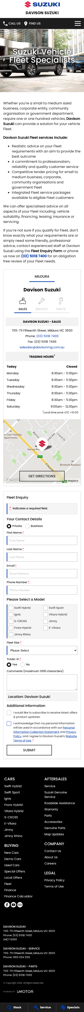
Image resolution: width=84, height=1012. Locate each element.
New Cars (11, 853)
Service (49, 786)
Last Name (15, 549)
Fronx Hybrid (13, 805)
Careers (50, 863)
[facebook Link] (7, 904)
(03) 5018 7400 (34, 256)
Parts (48, 815)
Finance (10, 890)
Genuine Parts (54, 828)
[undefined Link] (20, 904)
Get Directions (42, 476)
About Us (51, 857)
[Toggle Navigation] (78, 23)
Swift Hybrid (13, 786)
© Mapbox (71, 480)
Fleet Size (14, 643)
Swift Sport (12, 792)
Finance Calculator (18, 896)
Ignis (7, 798)
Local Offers (13, 877)
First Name (15, 533)
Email (12, 566)
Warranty (51, 809)
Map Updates (54, 834)
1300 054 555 (21, 957)
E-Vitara (10, 823)
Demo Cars (12, 859)
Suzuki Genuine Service (55, 794)
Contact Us (52, 851)
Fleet (7, 884)
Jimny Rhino (13, 836)
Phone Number (18, 582)
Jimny (8, 830)
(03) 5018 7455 (22, 975)
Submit (29, 750)
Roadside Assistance (59, 803)
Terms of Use (54, 886)
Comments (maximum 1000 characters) (35, 671)
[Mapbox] (15, 479)
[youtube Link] (13, 904)
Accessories (53, 822)
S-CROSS (11, 817)
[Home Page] (42, 4)
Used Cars (11, 865)
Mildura (42, 276)
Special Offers (14, 871)
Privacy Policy (54, 880)
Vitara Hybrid (13, 811)
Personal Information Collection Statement (44, 730)
